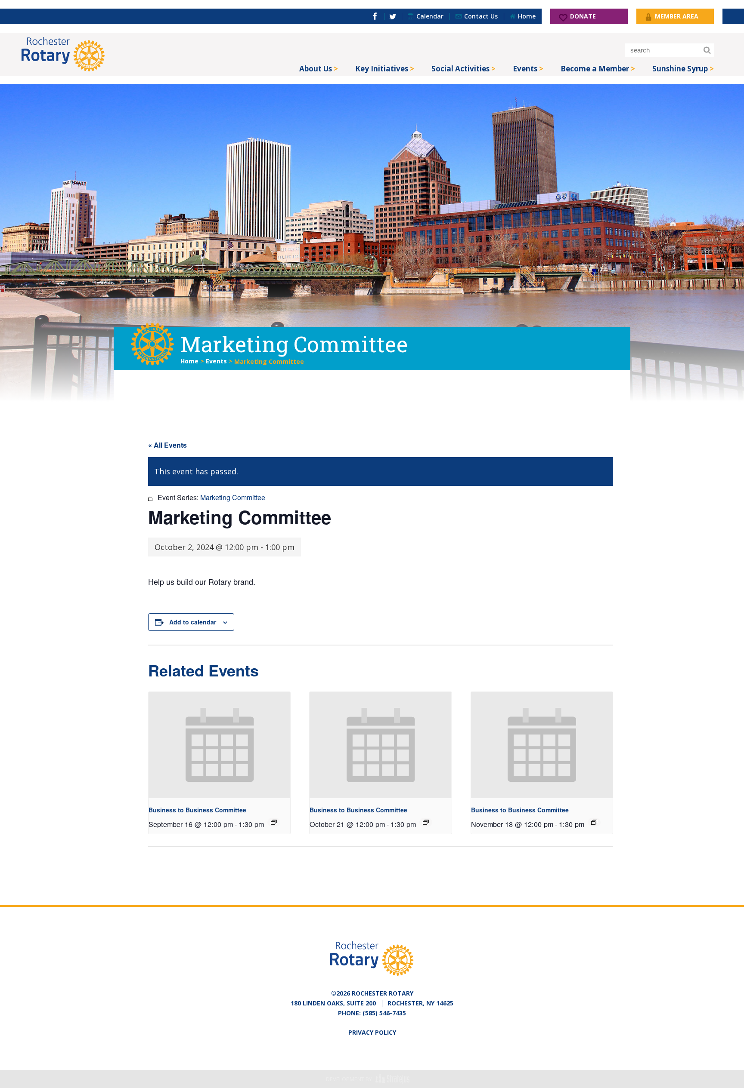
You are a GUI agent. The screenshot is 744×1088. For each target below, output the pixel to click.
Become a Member (595, 69)
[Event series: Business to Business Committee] (274, 822)
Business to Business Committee (197, 809)
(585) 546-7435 (384, 1013)
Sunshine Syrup (680, 69)
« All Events (167, 445)
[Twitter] (393, 16)
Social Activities (460, 69)
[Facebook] (375, 16)
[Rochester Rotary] (63, 54)
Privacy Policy (372, 1033)
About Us (315, 69)
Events (525, 69)
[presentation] (219, 745)
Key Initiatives (381, 69)
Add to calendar (192, 622)
